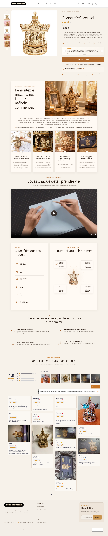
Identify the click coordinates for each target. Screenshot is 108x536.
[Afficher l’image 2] (7, 23)
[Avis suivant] (101, 51)
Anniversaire (68, 11)
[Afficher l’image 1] (7, 17)
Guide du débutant (41, 509)
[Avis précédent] (64, 51)
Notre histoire (40, 506)
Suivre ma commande (42, 513)
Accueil (63, 11)
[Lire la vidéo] (54, 213)
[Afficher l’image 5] (7, 44)
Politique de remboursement (46, 530)
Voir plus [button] (25, 408)
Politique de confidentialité (59, 530)
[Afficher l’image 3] (7, 30)
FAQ (38, 519)
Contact (39, 516)
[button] (33, 3)
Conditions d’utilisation (71, 530)
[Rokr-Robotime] (14, 505)
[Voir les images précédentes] (7, 11)
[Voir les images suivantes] (7, 49)
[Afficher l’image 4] (7, 37)
